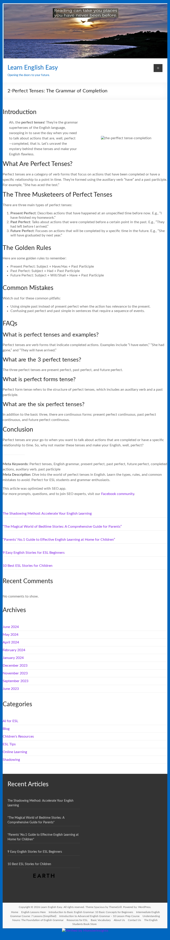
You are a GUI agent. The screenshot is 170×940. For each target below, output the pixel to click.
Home (14, 912)
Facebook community (117, 494)
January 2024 (13, 658)
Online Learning (15, 752)
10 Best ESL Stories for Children (27, 565)
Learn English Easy (33, 68)
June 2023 (11, 689)
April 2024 (11, 642)
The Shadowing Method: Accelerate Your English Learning (47, 513)
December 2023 (15, 665)
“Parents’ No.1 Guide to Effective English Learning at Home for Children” (59, 539)
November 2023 (15, 673)
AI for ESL (10, 721)
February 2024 (14, 650)
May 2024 (10, 634)
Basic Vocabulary (101, 920)
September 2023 (15, 681)
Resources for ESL (77, 920)
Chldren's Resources (18, 736)
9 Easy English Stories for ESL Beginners (34, 552)
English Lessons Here (33, 912)
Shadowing (11, 759)
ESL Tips (9, 744)
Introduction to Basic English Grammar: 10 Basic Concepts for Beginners (91, 912)
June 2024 (11, 627)
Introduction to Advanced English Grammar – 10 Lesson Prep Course (99, 916)
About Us (119, 920)
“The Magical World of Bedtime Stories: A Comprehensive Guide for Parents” (62, 526)
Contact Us (134, 920)
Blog (6, 729)
